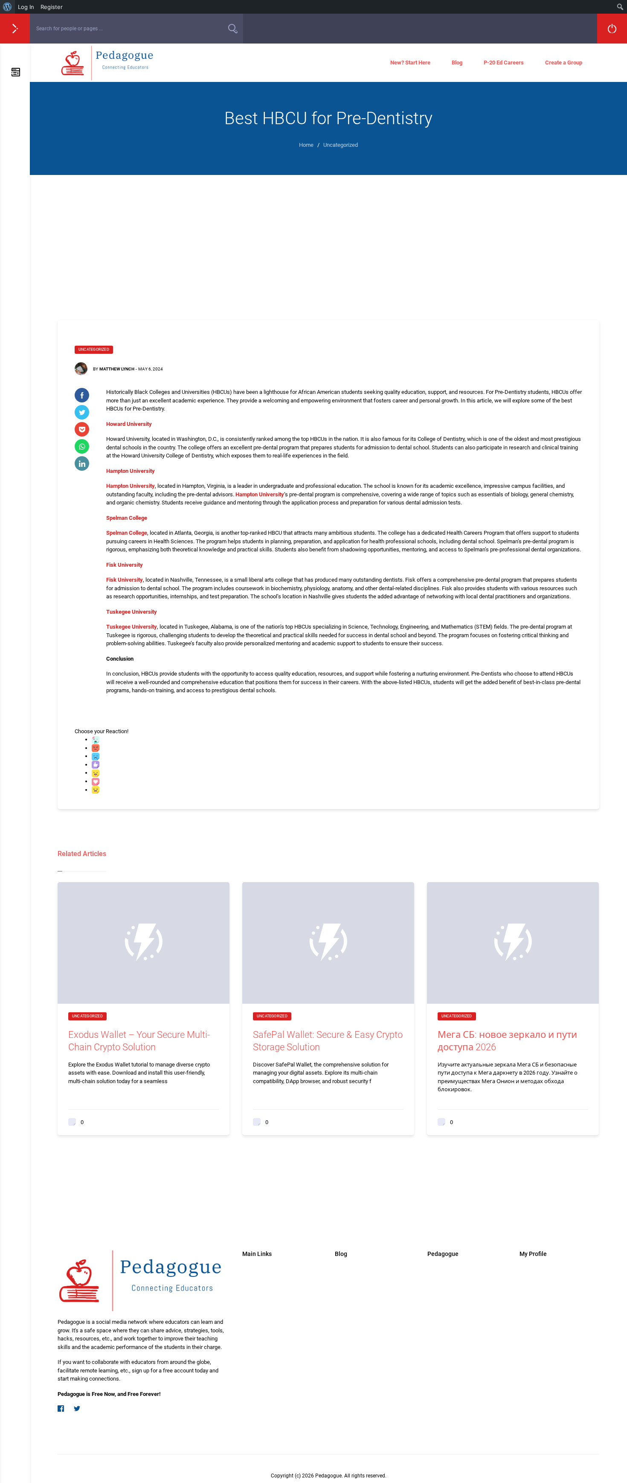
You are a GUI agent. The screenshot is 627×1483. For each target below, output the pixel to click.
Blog (457, 62)
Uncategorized (93, 349)
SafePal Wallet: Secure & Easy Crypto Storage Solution (328, 1040)
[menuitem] (7, 7)
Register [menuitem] (52, 6)
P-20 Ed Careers (504, 62)
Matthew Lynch (116, 369)
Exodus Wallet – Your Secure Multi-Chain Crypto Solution (139, 1040)
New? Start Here (410, 62)
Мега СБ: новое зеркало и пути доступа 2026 (507, 1040)
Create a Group (563, 62)
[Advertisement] (328, 239)
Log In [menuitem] (26, 6)
